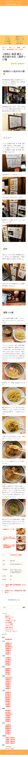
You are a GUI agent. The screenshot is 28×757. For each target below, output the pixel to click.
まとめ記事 (7, 41)
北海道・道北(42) (10, 739)
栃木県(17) (8, 712)
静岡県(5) (8, 701)
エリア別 (7, 39)
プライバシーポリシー (11, 631)
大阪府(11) (8, 681)
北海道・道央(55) (10, 737)
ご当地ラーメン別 (19, 39)
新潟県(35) (8, 692)
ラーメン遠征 (7, 43)
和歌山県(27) (8, 678)
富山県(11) (8, 696)
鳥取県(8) (8, 661)
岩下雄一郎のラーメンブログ (14, 1)
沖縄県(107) (8, 643)
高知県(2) (8, 672)
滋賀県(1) (8, 688)
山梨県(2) (8, 706)
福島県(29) (8, 726)
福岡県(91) (8, 645)
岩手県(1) (8, 734)
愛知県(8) (8, 697)
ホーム (7, 36)
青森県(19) (8, 728)
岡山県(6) (8, 665)
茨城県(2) (8, 719)
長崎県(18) (8, 648)
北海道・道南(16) (10, 743)
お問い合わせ (19, 43)
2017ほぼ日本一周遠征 (16, 555)
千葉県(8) (8, 715)
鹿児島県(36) (8, 646)
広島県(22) (8, 657)
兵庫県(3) (8, 685)
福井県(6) (8, 699)
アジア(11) (8, 746)
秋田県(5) (8, 730)
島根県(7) (8, 663)
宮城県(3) (8, 732)
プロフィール (19, 41)
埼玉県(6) (8, 717)
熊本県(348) (8, 639)
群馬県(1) (8, 721)
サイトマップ (9, 629)
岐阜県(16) (8, 694)
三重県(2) (8, 686)
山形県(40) (8, 725)
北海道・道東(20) (10, 741)
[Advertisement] (14, 20)
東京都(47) (8, 710)
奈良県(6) (8, 683)
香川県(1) (8, 674)
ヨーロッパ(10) (9, 748)
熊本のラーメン (19, 36)
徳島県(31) (8, 668)
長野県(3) (8, 704)
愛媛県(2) (8, 670)
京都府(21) (8, 679)
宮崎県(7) (8, 654)
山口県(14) (8, 659)
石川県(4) (8, 703)
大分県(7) (8, 652)
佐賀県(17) (8, 650)
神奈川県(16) (8, 714)
